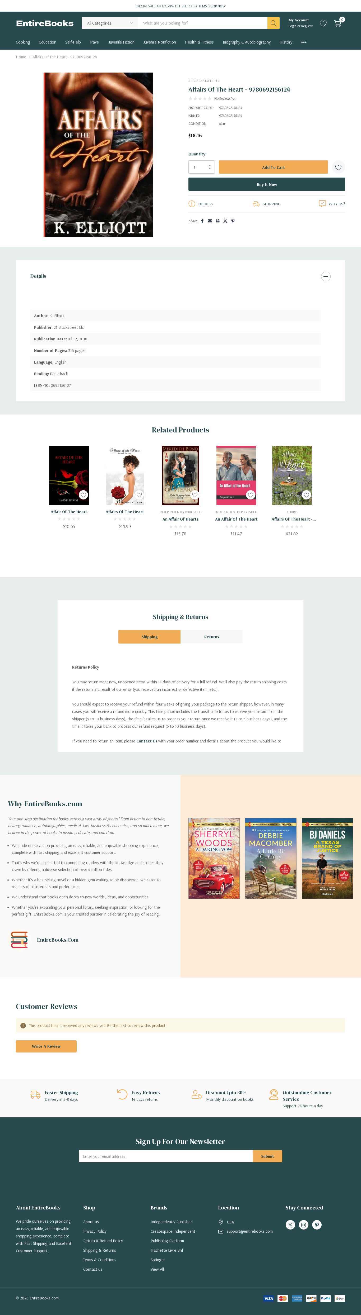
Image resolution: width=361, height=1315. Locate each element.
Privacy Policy (95, 1231)
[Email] (210, 221)
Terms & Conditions (99, 1259)
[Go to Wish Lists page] (323, 23)
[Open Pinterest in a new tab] (316, 1225)
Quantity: (197, 153)
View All (157, 1269)
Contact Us (146, 741)
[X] (225, 221)
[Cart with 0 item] (337, 23)
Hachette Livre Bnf (167, 1250)
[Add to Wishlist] (338, 167)
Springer (158, 1259)
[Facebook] (202, 221)
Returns (211, 636)
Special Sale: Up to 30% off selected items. (181, 6)
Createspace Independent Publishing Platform (173, 1235)
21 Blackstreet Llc (204, 80)
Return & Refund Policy (103, 1240)
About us (91, 1221)
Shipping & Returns (99, 1250)
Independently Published (172, 1221)
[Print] (218, 221)
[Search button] (273, 23)
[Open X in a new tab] (290, 1225)
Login (293, 25)
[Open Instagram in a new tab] (303, 1225)
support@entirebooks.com (250, 1231)
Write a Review (46, 1046)
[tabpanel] (69, 487)
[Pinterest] (233, 221)
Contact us (92, 1269)
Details (38, 276)
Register (307, 25)
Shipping (150, 636)
